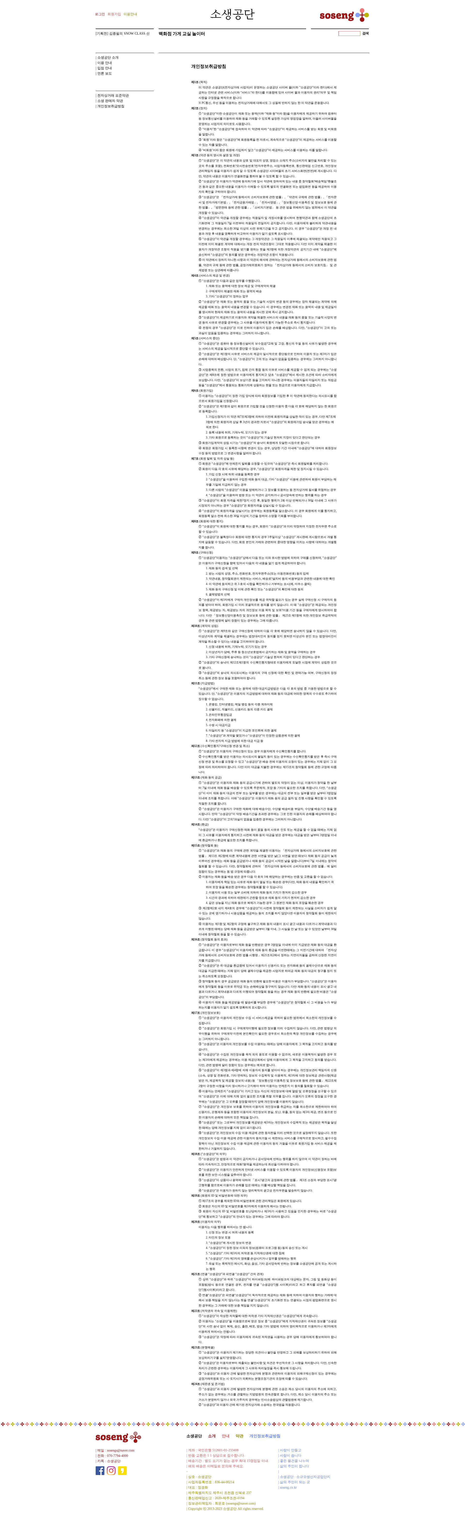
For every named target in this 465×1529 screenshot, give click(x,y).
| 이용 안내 (104, 63)
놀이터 (198, 33)
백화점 (165, 33)
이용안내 (130, 14)
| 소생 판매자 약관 (109, 101)
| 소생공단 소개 (107, 57)
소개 (212, 1436)
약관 (239, 1436)
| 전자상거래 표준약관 (112, 95)
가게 (177, 33)
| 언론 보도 (104, 73)
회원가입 (114, 14)
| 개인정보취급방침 (110, 106)
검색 (365, 33)
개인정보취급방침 (264, 1436)
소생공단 (194, 1436)
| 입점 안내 (104, 68)
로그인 (100, 14)
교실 (186, 33)
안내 (226, 1436)
